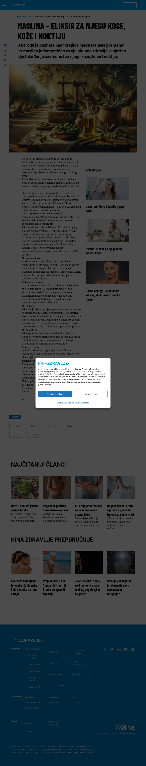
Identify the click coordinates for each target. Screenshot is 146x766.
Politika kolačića (64, 403)
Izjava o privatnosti (80, 403)
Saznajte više (91, 394)
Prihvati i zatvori (55, 394)
